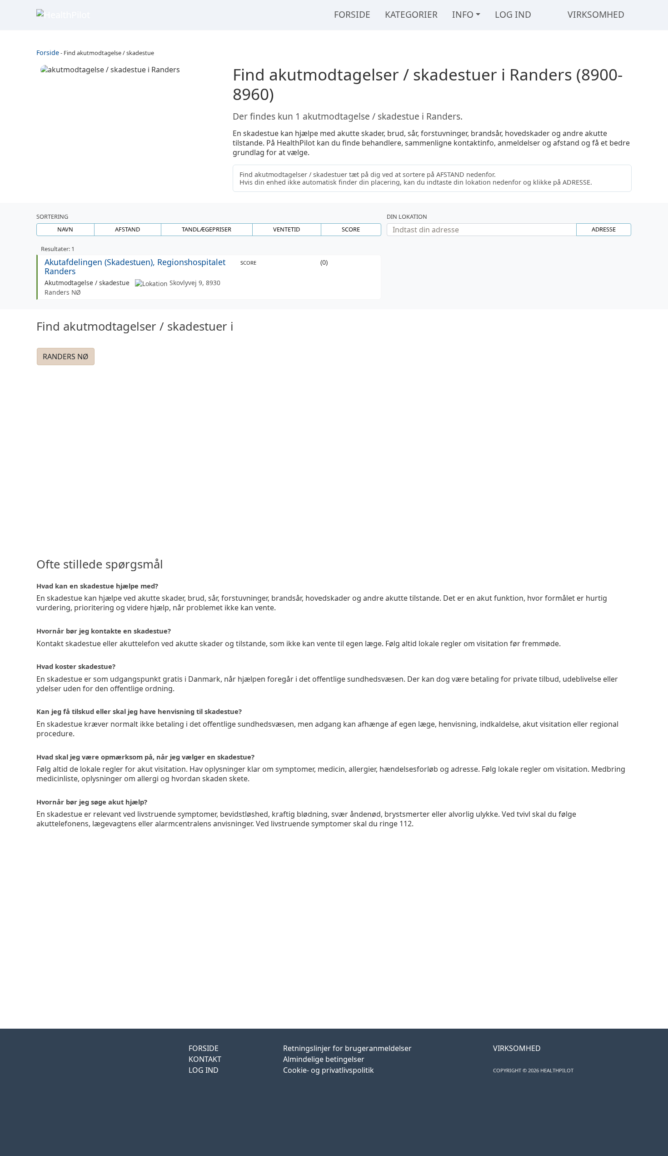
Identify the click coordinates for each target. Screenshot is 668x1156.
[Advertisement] (334, 450)
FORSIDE (204, 1048)
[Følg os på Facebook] (47, 1062)
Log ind (513, 14)
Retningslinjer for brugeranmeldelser (347, 1048)
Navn (65, 229)
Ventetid (286, 229)
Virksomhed (596, 14)
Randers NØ (66, 357)
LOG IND (204, 1070)
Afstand (127, 229)
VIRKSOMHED (517, 1048)
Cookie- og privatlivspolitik (328, 1070)
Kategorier (411, 14)
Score (351, 229)
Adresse (604, 229)
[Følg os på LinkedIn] (93, 1062)
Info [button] (463, 14)
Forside (352, 14)
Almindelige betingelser (323, 1059)
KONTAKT (205, 1059)
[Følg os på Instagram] (71, 1062)
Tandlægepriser (206, 229)
